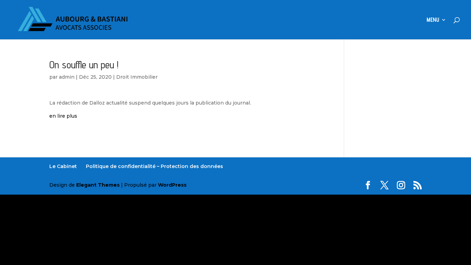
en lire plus (63, 116)
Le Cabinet (63, 166)
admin (66, 77)
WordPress (172, 185)
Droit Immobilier (137, 77)
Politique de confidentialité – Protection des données (154, 166)
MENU (433, 20)
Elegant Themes (98, 185)
